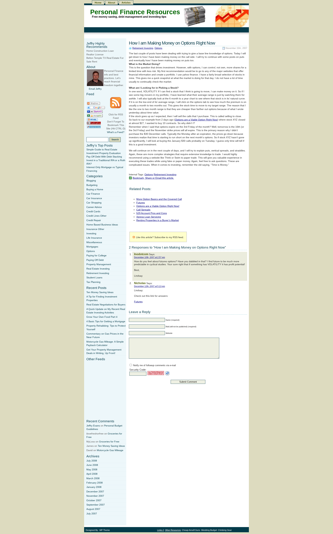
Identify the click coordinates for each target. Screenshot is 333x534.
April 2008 (91, 474)
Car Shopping (93, 202)
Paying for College (96, 255)
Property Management (98, 264)
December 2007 (95, 491)
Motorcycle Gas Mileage (110, 450)
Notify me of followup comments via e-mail (154, 365)
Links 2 (160, 530)
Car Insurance (94, 198)
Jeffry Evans (93, 425)
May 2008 (91, 469)
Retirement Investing (142, 48)
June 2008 (92, 465)
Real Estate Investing (98, 268)
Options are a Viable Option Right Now (196, 119)
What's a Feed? (115, 132)
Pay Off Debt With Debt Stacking (104, 156)
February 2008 (94, 482)
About (111, 2)
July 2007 (91, 513)
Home (98, 2)
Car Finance (93, 194)
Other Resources (173, 530)
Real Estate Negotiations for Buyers (105, 304)
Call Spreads (143, 209)
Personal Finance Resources (135, 12)
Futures (140, 202)
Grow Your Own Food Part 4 (101, 317)
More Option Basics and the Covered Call (159, 199)
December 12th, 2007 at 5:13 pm (149, 286)
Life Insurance (94, 238)
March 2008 (93, 478)
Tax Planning (93, 282)
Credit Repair (93, 220)
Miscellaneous (94, 242)
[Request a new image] (167, 373)
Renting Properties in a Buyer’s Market (157, 220)
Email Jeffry (95, 89)
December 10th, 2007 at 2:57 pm (149, 257)
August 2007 (93, 509)
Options (158, 48)
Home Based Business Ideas (102, 224)
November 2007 (95, 496)
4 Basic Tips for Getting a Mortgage (105, 321)
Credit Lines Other (96, 216)
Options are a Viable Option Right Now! (157, 206)
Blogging (91, 180)
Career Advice (94, 207)
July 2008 (91, 460)
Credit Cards (93, 211)
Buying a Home (94, 189)
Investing (91, 233)
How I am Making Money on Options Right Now (172, 43)
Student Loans (94, 277)
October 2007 (93, 500)
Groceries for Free (109, 441)
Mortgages (92, 246)
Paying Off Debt (95, 260)
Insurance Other (95, 229)
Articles (126, 2)
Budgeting (91, 185)
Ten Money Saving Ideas (99, 292)
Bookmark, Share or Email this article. (153, 178)
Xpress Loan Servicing (148, 217)
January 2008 (93, 487)
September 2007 (95, 504)
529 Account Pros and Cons (151, 213)
